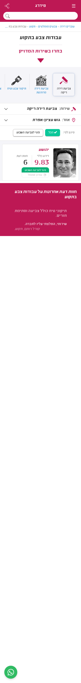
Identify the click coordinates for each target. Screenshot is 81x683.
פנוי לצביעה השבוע (28, 132)
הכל (51, 132)
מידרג (40, 6)
